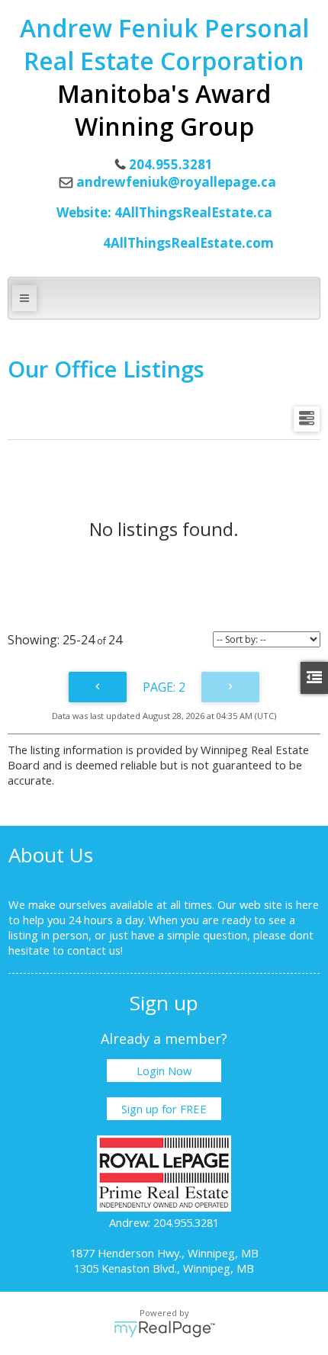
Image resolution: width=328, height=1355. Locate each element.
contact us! (95, 950)
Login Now (164, 1070)
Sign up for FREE (164, 1108)
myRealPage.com (164, 1329)
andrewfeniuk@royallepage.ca (176, 182)
